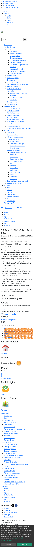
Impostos (7, 460)
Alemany (10, 22)
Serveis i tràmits (6, 442)
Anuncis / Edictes (10, 431)
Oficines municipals (10, 444)
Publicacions (8, 338)
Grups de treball (9, 427)
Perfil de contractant (11, 433)
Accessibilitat (8, 517)
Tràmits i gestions (10, 449)
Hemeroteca (8, 225)
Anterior (4, 378)
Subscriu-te (5, 394)
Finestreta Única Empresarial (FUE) (16, 464)
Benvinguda (8, 416)
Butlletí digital (8, 219)
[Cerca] (25, 39)
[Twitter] (13, 505)
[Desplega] (13, 208)
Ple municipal (8, 420)
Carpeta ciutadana (10, 451)
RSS (5, 223)
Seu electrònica (9, 438)
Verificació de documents (12, 458)
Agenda (19, 207)
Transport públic (9, 471)
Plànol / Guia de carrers (12, 473)
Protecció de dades (10, 512)
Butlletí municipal (10, 221)
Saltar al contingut (9, 3)
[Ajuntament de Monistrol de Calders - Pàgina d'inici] (12, 34)
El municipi (5, 466)
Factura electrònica (10, 462)
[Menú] (2, 43)
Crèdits (6, 508)
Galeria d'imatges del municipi (14, 482)
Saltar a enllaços (8, 5)
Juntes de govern (10, 422)
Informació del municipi (12, 477)
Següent (10, 378)
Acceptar (24, 544)
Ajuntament (5, 414)
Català (9, 16)
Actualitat (8, 208)
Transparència (9, 440)
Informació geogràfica (11, 484)
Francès (9, 25)
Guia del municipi (10, 475)
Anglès (9, 20)
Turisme (7, 480)
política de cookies (18, 538)
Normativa (7, 436)
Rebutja (8, 544)
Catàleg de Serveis (10, 447)
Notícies (7, 215)
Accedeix (4, 354)
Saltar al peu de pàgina (11, 8)
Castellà (9, 18)
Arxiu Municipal (9, 453)
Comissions (8, 425)
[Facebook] (16, 505)
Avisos (6, 212)
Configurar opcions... (7, 540)
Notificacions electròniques (13, 455)
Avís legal (7, 515)
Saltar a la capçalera (10, 1)
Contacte (4, 11)
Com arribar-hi (9, 469)
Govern (6, 418)
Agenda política (9, 331)
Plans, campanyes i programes (14, 429)
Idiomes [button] (7, 14)
